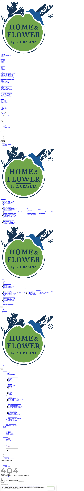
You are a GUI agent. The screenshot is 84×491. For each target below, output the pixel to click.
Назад (8, 372)
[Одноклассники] (3, 135)
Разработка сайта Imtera (4, 484)
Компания (8, 439)
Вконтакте (5, 123)
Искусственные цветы (13, 377)
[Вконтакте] (3, 134)
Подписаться (21, 481)
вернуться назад (4, 476)
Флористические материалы (14, 404)
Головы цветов (11, 388)
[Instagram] (3, 137)
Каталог (7, 373)
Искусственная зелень (13, 398)
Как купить (8, 431)
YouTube (5, 126)
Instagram (5, 124)
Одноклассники (6, 127)
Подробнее (19, 488)
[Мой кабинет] (1, 308)
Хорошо (51, 488)
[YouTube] (3, 138)
